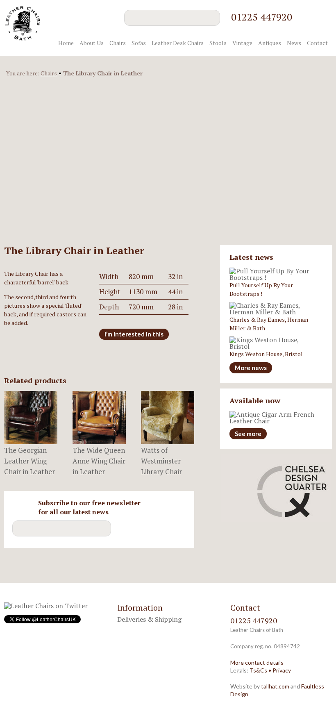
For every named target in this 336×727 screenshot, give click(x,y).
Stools (218, 43)
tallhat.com (275, 686)
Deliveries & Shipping (149, 619)
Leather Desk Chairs (178, 43)
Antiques (269, 43)
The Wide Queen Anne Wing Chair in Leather (99, 460)
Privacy (281, 670)
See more (248, 433)
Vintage (242, 43)
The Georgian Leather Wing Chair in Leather (29, 460)
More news (251, 367)
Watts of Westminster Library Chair (161, 460)
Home (66, 43)
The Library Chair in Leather (103, 73)
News (294, 43)
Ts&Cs (258, 670)
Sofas (139, 43)
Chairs (117, 43)
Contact (317, 43)
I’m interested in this (133, 334)
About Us (91, 43)
